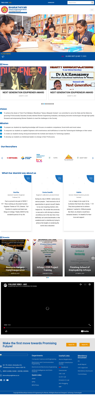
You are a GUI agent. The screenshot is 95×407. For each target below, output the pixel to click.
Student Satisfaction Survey (66, 363)
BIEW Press (35, 385)
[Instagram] (4, 380)
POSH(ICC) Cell (64, 380)
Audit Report (82, 364)
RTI (79, 361)
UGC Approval (82, 368)
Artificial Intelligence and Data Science (42, 371)
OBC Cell (62, 374)
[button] (2, 33)
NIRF (60, 387)
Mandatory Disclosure (85, 371)
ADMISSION (51, 2)
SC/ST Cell (62, 377)
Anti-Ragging (63, 383)
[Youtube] (7, 380)
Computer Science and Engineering (44, 359)
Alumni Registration (65, 359)
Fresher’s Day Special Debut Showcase (71, 92)
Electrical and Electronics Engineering (44, 367)
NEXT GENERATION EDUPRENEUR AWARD (23, 92)
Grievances (63, 370)
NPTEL (33, 382)
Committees (82, 374)
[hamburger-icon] (92, 9)
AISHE (33, 379)
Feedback (64, 367)
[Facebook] (1, 380)
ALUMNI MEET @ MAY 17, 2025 (55, 56)
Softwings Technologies (75, 392)
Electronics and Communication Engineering (43, 363)
